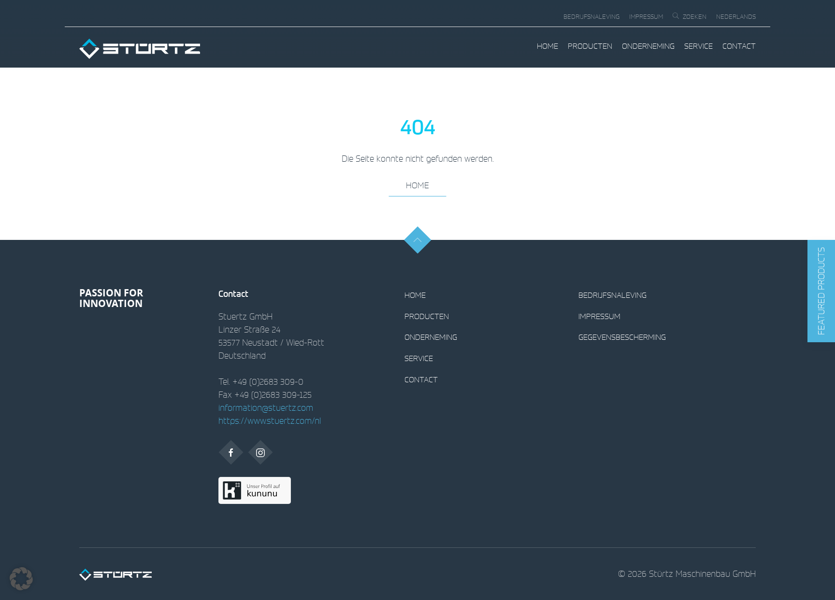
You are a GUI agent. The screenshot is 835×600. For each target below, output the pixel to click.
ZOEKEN (694, 17)
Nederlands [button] (736, 17)
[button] (821, 291)
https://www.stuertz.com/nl (269, 420)
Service (698, 46)
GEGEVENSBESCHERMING (622, 337)
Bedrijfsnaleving (591, 17)
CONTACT (739, 46)
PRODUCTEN (590, 46)
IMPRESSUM (646, 17)
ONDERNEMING (648, 46)
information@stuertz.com (265, 407)
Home (547, 46)
